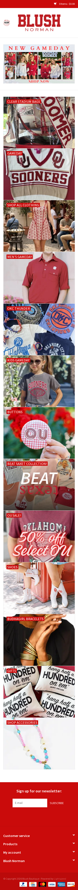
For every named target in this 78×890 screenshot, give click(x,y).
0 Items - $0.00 (67, 3)
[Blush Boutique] (45, 22)
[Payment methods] (23, 884)
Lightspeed (60, 878)
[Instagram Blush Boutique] (39, 816)
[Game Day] (39, 64)
